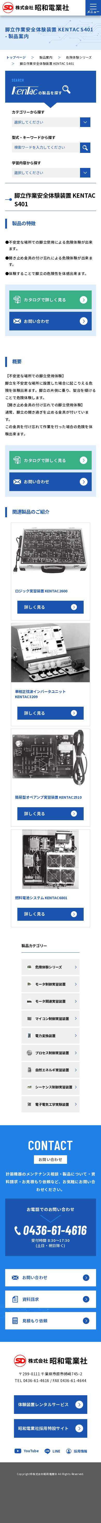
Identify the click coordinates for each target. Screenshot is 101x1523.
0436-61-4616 (36, 1380)
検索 (85, 148)
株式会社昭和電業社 (45, 1474)
